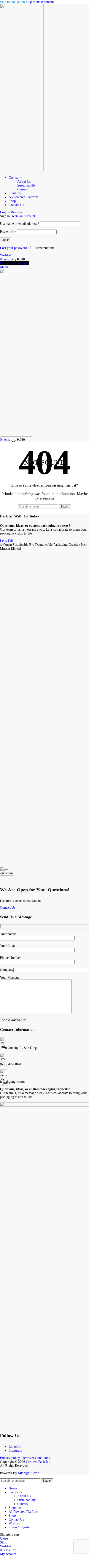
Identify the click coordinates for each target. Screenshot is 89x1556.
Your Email (8, 946)
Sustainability (26, 185)
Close (4, 1538)
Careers (22, 189)
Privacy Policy (10, 1458)
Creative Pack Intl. (38, 1461)
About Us (24, 181)
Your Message (9, 977)
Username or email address (19, 223)
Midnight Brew (28, 1473)
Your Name (8, 934)
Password (8, 231)
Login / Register (20, 1527)
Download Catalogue (14, 263)
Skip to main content (40, 2)
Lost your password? (14, 248)
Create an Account (22, 216)
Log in (5, 239)
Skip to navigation (13, 2)
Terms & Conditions (36, 1458)
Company (6, 970)
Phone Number (10, 957)
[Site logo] (22, 170)
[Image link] (44, 1105)
